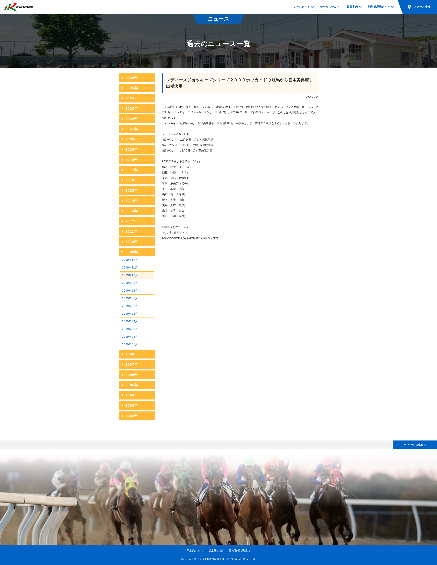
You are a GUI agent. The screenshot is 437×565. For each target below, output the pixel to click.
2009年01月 (130, 344)
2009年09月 (130, 282)
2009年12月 (130, 259)
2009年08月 (130, 290)
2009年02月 (130, 336)
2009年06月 (130, 306)
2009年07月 (130, 298)
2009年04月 (130, 321)
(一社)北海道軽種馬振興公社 (213, 559)
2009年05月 (130, 313)
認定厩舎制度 (216, 550)
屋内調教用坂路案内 (239, 550)
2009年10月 (130, 275)
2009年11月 (130, 267)
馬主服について (195, 550)
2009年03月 (130, 329)
